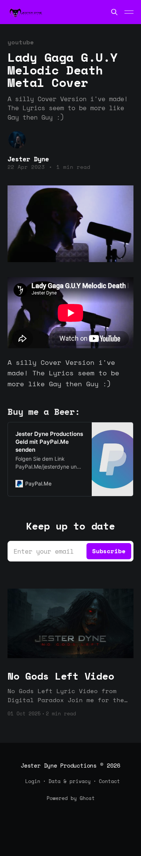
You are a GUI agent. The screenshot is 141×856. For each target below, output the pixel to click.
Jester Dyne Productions (59, 765)
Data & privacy (70, 781)
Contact (109, 781)
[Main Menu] (129, 12)
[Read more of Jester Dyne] (17, 139)
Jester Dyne (28, 159)
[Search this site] (114, 12)
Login (32, 781)
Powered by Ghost (71, 798)
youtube (20, 42)
